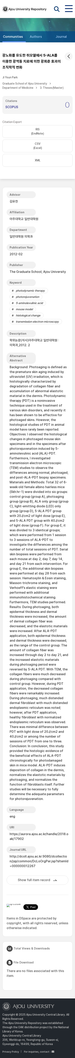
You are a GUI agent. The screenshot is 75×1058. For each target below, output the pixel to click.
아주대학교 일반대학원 (24, 219)
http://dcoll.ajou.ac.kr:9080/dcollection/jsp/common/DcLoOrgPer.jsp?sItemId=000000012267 (39, 861)
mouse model (24, 309)
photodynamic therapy (30, 290)
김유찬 (14, 201)
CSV (37, 146)
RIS (37, 131)
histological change (28, 315)
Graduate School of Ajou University (24, 83)
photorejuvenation (27, 296)
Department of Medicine (17, 87)
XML (37, 160)
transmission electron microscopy (37, 321)
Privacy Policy (10, 1051)
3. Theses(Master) (52, 87)
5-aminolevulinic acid (29, 303)
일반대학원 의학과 (21, 236)
